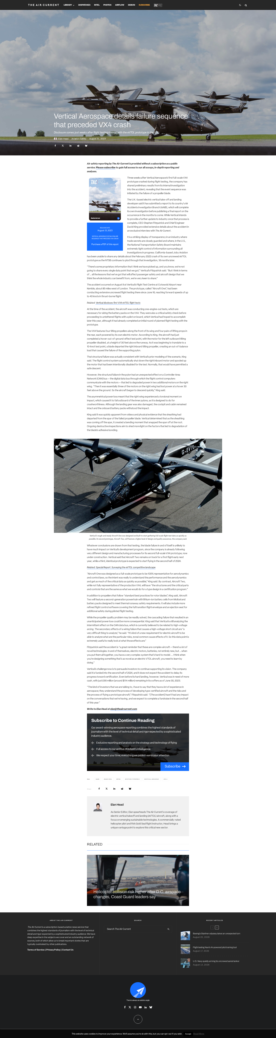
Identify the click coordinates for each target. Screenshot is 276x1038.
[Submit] (78, 146)
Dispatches (84, 5)
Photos (107, 5)
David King (108, 779)
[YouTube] (140, 1007)
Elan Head (63, 139)
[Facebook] (125, 1007)
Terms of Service (36, 950)
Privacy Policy (53, 950)
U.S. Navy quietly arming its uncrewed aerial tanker (216, 961)
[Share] (55, 146)
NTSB (118, 779)
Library (68, 5)
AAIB (97, 779)
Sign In (131, 5)
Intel (97, 5)
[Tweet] (63, 146)
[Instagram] (135, 1007)
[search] (168, 929)
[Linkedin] (145, 1007)
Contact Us (67, 950)
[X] (130, 1007)
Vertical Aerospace (152, 779)
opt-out (168, 1034)
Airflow (119, 5)
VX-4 (165, 779)
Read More (198, 1034)
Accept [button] (188, 1034)
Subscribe (144, 5)
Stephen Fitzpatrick (133, 779)
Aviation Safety (79, 139)
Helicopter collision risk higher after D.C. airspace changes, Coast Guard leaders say (137, 894)
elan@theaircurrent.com (123, 709)
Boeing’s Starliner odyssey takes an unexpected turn (216, 933)
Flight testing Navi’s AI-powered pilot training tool (215, 947)
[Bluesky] (151, 1007)
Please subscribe (105, 167)
